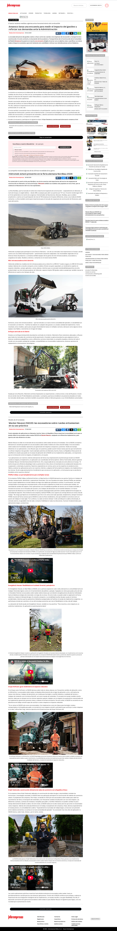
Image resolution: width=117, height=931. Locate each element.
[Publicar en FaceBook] (67, 33)
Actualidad (23, 13)
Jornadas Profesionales (91, 270)
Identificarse (40, 917)
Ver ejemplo (39, 144)
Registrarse (40, 919)
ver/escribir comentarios (45, 412)
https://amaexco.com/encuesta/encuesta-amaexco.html (60, 119)
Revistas (70, 13)
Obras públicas (13, 13)
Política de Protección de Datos (36, 155)
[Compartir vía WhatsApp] (79, 33)
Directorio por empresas (93, 262)
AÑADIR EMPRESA (95, 919)
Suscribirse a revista (42, 924)
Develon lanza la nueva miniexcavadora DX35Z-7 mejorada (96, 221)
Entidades (62, 13)
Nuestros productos (59, 921)
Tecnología (47, 13)
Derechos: (57, 159)
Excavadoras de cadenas (100, 72)
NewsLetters (40, 921)
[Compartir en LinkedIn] (75, 33)
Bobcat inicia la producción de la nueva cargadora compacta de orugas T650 (96, 205)
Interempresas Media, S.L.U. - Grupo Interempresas (61, 929)
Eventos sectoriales (90, 275)
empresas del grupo (38, 159)
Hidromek (41, 183)
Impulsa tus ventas (90, 272)
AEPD (25, 161)
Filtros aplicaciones (99, 64)
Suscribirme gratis (65, 147)
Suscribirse (97, 156)
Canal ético (57, 919)
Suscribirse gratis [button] (96, 5)
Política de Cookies (76, 921)
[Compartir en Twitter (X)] (71, 33)
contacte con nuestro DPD (45, 160)
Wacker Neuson (46, 435)
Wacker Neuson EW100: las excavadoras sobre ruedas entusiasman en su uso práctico (94, 213)
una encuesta (39, 41)
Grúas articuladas (101, 109)
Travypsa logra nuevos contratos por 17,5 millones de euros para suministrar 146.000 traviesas (96, 229)
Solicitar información (53, 126)
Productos (38, 13)
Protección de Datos (77, 919)
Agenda (54, 13)
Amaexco (18, 41)
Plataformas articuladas (99, 90)
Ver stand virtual (65, 126)
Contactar (57, 917)
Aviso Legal (25, 155)
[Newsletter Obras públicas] (88, 134)
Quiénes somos (58, 924)
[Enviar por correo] (63, 33)
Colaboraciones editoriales (75, 924)
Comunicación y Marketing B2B (93, 274)
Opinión (31, 13)
